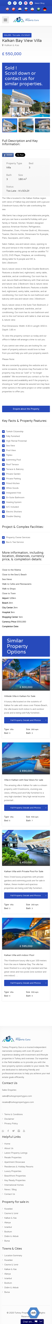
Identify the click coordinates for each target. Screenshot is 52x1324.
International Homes (14, 1185)
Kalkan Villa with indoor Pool (19, 955)
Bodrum (8, 1231)
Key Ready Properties (15, 1180)
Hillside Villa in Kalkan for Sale (19, 696)
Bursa (7, 1241)
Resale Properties (12, 1157)
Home (7, 1144)
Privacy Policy (11, 1123)
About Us (8, 1148)
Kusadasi (8, 1209)
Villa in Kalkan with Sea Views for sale (23, 780)
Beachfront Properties (15, 1176)
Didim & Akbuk (11, 1236)
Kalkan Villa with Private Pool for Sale (23, 871)
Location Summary (13, 1255)
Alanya (7, 1222)
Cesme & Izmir (11, 1213)
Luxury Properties (12, 1171)
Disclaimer (9, 1119)
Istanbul (8, 1227)
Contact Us (9, 1194)
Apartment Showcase (14, 1162)
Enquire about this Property (26, 409)
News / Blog (39, 3)
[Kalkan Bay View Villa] (26, 103)
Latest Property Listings (15, 1153)
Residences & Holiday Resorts (18, 1166)
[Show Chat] (36, 1322)
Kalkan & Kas (11, 45)
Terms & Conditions (13, 1114)
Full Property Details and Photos (25, 720)
